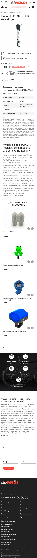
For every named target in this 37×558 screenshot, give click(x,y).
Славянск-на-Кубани (28, 73)
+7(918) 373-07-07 (8, 498)
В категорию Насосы (10, 348)
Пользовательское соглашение (10, 555)
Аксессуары (12, 12)
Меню (30, 2)
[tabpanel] (18, 35)
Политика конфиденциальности (10, 553)
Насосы (21, 12)
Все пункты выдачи (8, 494)
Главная (3, 12)
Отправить (8, 468)
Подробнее (4, 435)
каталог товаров (18, 7)
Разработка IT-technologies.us (10, 557)
